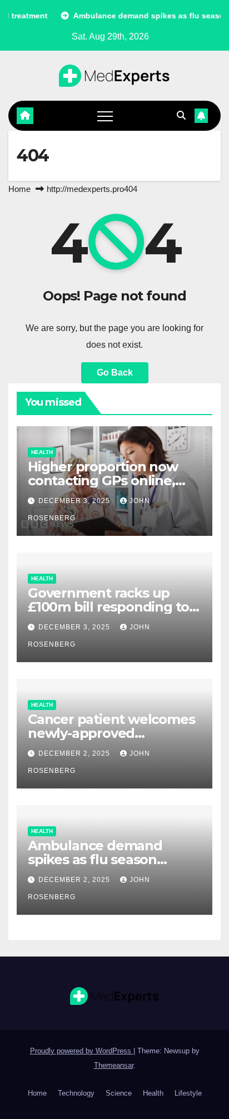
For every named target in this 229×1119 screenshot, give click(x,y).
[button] (181, 115)
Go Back (115, 372)
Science (119, 1093)
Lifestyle (188, 1093)
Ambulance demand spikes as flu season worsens (95, 859)
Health (42, 452)
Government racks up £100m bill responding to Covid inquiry (108, 607)
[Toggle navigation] (105, 115)
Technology (76, 1093)
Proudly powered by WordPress (81, 1051)
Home (19, 189)
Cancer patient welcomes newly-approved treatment (111, 733)
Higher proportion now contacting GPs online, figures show (103, 480)
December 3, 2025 (75, 501)
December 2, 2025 (75, 753)
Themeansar (113, 1065)
